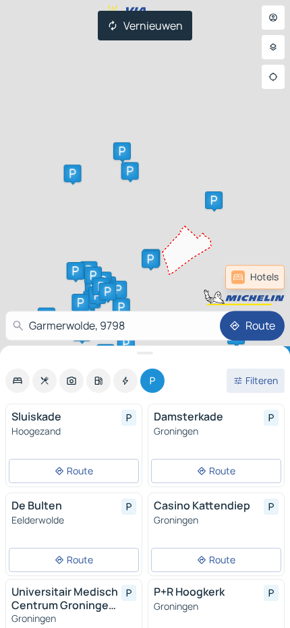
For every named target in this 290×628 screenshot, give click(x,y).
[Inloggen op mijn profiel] (273, 17)
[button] (73, 173)
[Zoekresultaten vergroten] (145, 353)
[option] (17, 381)
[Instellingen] (273, 47)
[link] (255, 277)
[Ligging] (273, 77)
